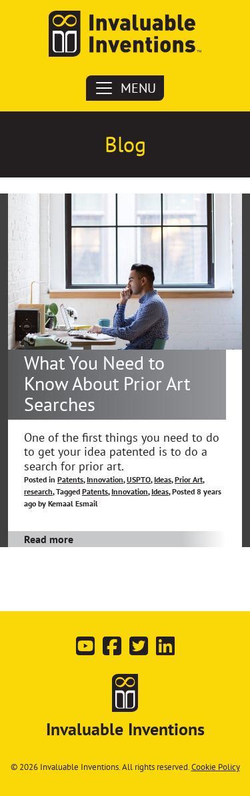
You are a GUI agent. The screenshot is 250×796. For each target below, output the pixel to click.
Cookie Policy (215, 767)
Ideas (162, 479)
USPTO (139, 479)
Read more (48, 539)
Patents (70, 479)
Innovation (105, 479)
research (38, 491)
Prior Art (189, 479)
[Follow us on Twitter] (138, 650)
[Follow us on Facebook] (112, 650)
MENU (138, 88)
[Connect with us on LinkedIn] (165, 650)
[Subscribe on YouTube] (85, 650)
